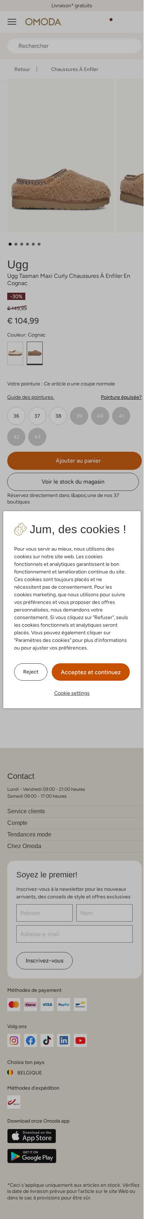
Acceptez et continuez (91, 672)
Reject (30, 672)
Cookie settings (72, 693)
